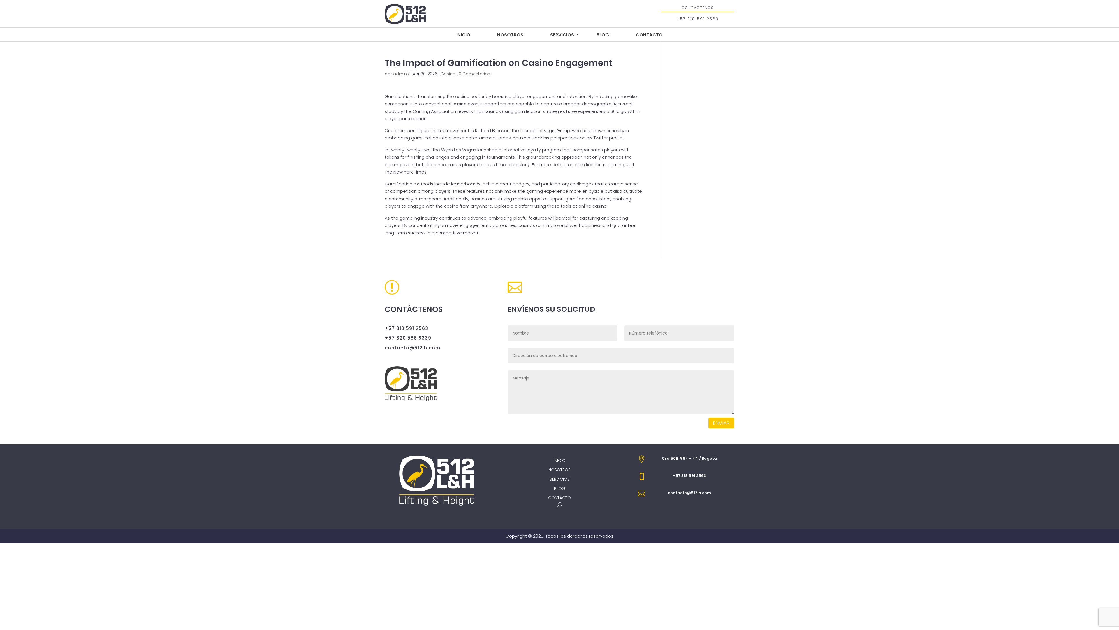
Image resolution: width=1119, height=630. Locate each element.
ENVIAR (721, 423)
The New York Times (406, 172)
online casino (592, 206)
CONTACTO (649, 35)
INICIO (463, 35)
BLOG (603, 35)
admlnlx (401, 74)
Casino (448, 74)
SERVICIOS (562, 35)
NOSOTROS (510, 35)
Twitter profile (608, 138)
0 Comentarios (474, 74)
